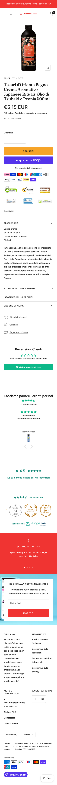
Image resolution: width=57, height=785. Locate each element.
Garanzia (14, 324)
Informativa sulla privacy (40, 670)
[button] (26, 446)
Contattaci (9, 717)
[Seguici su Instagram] (42, 699)
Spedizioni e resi (18, 317)
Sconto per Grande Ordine (19, 288)
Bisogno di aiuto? (14, 306)
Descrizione (11, 223)
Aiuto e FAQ (10, 712)
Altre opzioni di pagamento (28, 168)
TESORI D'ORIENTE (13, 78)
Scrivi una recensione (28, 367)
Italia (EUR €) (11, 735)
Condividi (9, 211)
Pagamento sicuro (19, 332)
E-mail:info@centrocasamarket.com (14, 703)
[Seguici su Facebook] (35, 699)
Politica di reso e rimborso (40, 641)
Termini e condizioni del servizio (42, 660)
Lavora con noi (11, 723)
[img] (28, 401)
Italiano (27, 735)
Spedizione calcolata (25, 113)
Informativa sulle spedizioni (40, 651)
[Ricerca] (11, 13)
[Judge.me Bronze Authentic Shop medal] (43, 510)
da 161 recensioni (28, 404)
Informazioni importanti (18, 297)
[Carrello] (51, 13)
